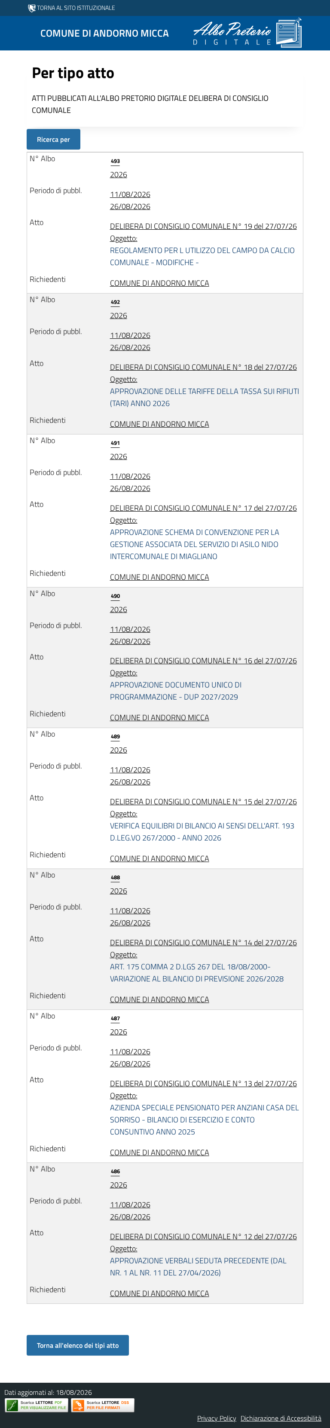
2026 (118, 168)
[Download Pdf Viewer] (36, 1405)
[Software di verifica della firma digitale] (102, 1405)
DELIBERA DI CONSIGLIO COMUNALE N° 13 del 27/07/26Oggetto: (204, 1107)
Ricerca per (53, 139)
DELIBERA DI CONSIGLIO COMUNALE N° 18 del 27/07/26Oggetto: (204, 385)
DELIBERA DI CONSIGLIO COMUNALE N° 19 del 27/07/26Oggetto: (203, 244)
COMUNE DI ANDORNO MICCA (159, 283)
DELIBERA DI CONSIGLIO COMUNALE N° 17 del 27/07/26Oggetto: (203, 532)
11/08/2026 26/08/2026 (130, 200)
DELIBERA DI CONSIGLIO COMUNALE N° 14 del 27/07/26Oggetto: (203, 960)
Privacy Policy (216, 1418)
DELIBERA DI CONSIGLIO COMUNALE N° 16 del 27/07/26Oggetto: (203, 679)
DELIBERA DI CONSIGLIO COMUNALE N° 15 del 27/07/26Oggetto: (203, 820)
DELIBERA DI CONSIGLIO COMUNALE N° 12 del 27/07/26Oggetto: (203, 1254)
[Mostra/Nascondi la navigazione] (10, 32)
